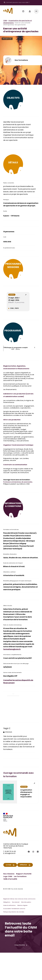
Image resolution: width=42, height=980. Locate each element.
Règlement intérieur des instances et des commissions (19, 899)
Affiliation (23, 865)
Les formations (20, 876)
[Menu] (36, 11)
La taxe (8, 865)
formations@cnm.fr (11, 649)
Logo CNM (7, 876)
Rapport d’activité (23, 874)
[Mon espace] (29, 11)
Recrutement (15, 902)
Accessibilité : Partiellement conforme (14, 908)
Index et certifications (9, 905)
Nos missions (8, 874)
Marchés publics (26, 902)
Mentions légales (22, 905)
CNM (5, 20)
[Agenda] (23, 11)
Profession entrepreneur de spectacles (17, 482)
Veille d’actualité (10, 879)
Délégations (6, 902)
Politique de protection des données (13, 912)
